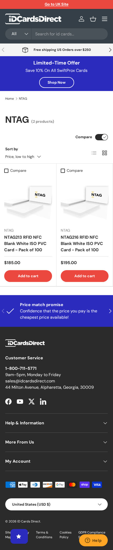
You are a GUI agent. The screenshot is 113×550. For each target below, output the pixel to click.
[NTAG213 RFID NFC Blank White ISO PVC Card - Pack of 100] (28, 199)
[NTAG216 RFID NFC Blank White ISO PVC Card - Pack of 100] (85, 199)
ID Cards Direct (28, 521)
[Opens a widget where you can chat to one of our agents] (93, 540)
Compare (83, 137)
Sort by (11, 149)
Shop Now (57, 82)
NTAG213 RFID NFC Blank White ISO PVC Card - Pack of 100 (25, 243)
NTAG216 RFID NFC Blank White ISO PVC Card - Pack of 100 (82, 243)
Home (9, 98)
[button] (93, 19)
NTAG (23, 98)
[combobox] (56, 34)
